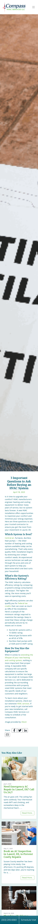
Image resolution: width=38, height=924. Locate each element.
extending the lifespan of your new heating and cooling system (19, 658)
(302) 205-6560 (9, 920)
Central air (9, 538)
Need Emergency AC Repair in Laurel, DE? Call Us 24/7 (19, 789)
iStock (23, 722)
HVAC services (23, 703)
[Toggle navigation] (33, 7)
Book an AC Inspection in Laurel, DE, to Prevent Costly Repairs (18, 854)
